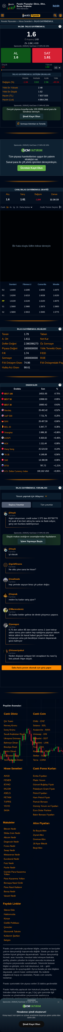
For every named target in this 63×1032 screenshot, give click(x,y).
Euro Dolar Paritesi (42, 810)
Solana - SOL (39, 725)
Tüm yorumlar (47, 505)
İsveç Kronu (9, 730)
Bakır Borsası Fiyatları (43, 814)
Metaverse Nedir (12, 854)
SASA (6, 810)
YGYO (7, 806)
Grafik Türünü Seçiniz (49, 207)
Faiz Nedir (9, 863)
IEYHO (7, 784)
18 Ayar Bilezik (40, 843)
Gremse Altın (39, 839)
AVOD (7, 776)
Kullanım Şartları (12, 936)
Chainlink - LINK (41, 742)
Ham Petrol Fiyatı (41, 797)
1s (7, 207)
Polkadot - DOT (40, 738)
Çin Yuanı (8, 721)
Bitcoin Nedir (10, 829)
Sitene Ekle (9, 910)
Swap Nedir (9, 850)
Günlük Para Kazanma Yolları (15, 873)
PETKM (7, 797)
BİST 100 (8, 394)
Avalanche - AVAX (41, 730)
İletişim (7, 940)
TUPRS (7, 801)
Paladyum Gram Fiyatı (44, 789)
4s (11, 207)
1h (17, 207)
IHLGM (7, 789)
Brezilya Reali (10, 747)
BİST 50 (8, 399)
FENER (7, 780)
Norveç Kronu (10, 725)
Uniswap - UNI (40, 734)
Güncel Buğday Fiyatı (43, 784)
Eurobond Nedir (11, 859)
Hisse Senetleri (25, 21)
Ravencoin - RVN (41, 751)
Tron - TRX (38, 747)
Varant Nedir (10, 896)
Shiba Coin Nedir (12, 833)
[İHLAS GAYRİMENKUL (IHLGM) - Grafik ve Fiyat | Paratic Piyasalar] (31, 15)
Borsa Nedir (9, 891)
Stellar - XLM (39, 755)
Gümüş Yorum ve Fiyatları (45, 806)
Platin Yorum (39, 780)
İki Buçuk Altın (39, 830)
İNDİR (56, 6)
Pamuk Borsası (40, 801)
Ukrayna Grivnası (12, 738)
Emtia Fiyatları (40, 776)
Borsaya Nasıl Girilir (13, 883)
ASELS (7, 793)
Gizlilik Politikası (11, 923)
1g (14, 207)
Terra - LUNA (39, 760)
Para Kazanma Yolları (14, 878)
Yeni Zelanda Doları (13, 760)
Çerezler (8, 927)
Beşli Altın (37, 848)
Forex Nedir (9, 846)
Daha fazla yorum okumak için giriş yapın (31, 668)
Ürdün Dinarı (10, 751)
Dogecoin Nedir (11, 841)
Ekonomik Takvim (12, 931)
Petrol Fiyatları (40, 793)
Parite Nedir (9, 867)
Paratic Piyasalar (8, 21)
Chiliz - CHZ (39, 721)
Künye (7, 918)
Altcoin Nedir (10, 837)
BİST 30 (8, 405)
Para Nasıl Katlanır (13, 887)
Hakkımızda (9, 914)
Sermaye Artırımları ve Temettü (33, 124)
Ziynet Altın (38, 835)
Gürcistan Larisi (11, 755)
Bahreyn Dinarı (11, 742)
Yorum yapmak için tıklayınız (30, 496)
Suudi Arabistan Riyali (14, 734)
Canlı (3, 207)
